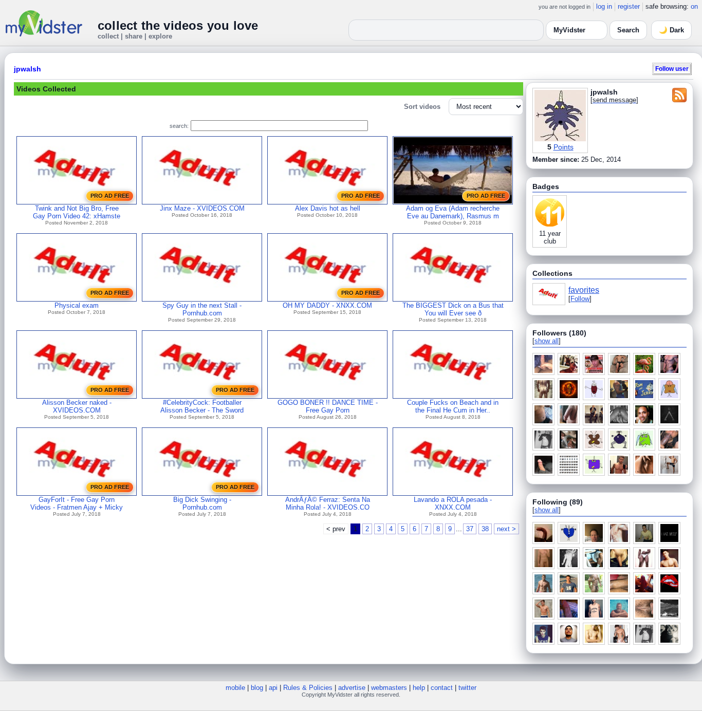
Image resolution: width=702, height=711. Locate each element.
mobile (235, 687)
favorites (583, 290)
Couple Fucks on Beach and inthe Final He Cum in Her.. (452, 406)
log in (604, 6)
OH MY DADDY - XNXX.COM (327, 305)
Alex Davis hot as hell (327, 208)
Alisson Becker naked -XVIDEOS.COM (77, 406)
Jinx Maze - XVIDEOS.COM (202, 208)
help (419, 687)
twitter (467, 687)
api (273, 687)
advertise (351, 687)
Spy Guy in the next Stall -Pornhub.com (202, 309)
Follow (579, 299)
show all (546, 341)
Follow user (672, 68)
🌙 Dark (671, 30)
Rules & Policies (307, 687)
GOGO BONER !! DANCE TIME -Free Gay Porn (328, 406)
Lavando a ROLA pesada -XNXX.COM (453, 503)
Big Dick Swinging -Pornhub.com (202, 503)
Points (563, 147)
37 (469, 529)
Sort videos (422, 106)
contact (442, 687)
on (694, 6)
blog (257, 687)
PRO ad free (109, 196)
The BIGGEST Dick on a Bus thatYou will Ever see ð (453, 309)
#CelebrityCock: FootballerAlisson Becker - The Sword (202, 406)
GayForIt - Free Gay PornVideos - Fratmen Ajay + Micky (76, 503)
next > (506, 529)
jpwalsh (27, 69)
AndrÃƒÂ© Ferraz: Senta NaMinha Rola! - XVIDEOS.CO (327, 503)
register (629, 6)
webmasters (389, 687)
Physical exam (76, 305)
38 (485, 529)
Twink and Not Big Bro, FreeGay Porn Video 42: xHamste (76, 212)
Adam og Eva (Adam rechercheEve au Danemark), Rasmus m (453, 212)
